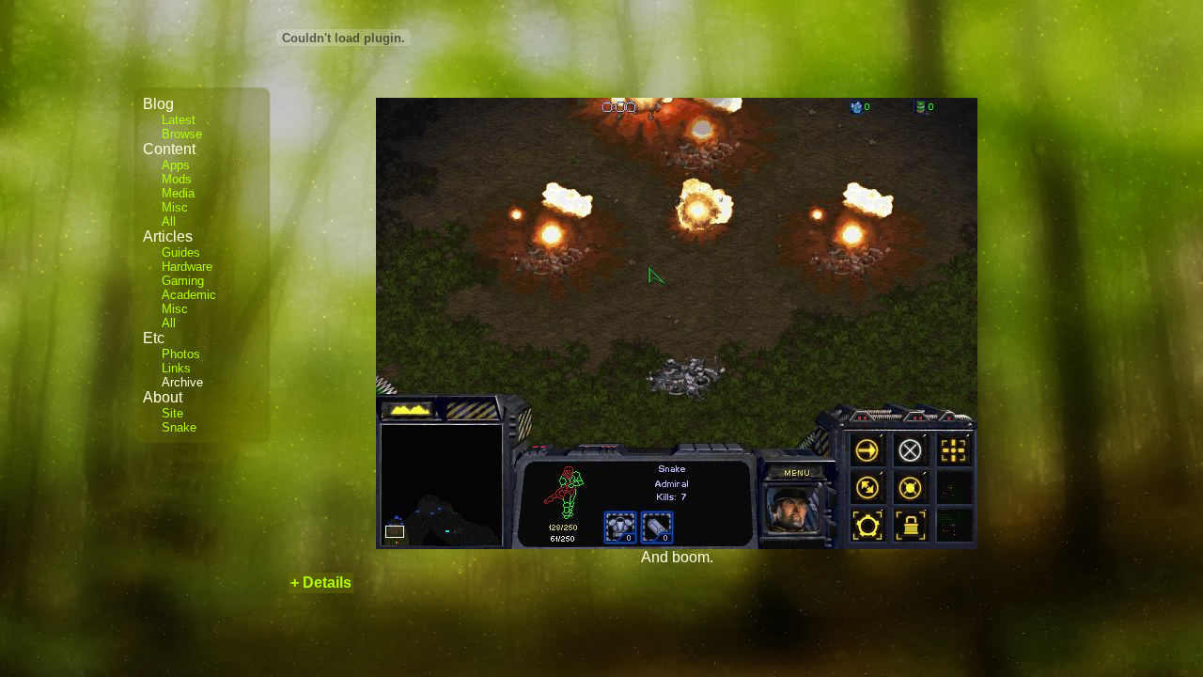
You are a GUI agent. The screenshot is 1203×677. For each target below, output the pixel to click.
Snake (179, 427)
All (169, 221)
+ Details (321, 582)
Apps (176, 165)
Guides (181, 252)
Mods (177, 179)
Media (178, 193)
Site (172, 413)
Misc (175, 207)
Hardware (187, 267)
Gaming (183, 281)
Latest (178, 120)
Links (176, 368)
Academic (189, 295)
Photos (181, 354)
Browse (182, 134)
